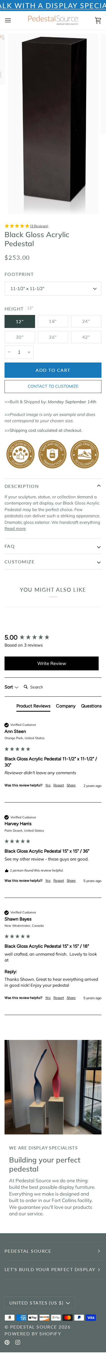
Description (22, 486)
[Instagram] (17, 1342)
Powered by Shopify (33, 1333)
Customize (19, 561)
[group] (52, 637)
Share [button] (71, 785)
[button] (53, 226)
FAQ (10, 546)
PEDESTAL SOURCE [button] (28, 1251)
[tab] (33, 707)
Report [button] (58, 785)
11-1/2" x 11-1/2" (27, 288)
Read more (15, 528)
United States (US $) (36, 1302)
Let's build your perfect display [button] (50, 1269)
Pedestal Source (33, 1326)
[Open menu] (13, 20)
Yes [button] (48, 785)
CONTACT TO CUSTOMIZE (53, 386)
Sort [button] (9, 687)
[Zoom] (18, 204)
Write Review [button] (51, 663)
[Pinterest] (7, 1342)
